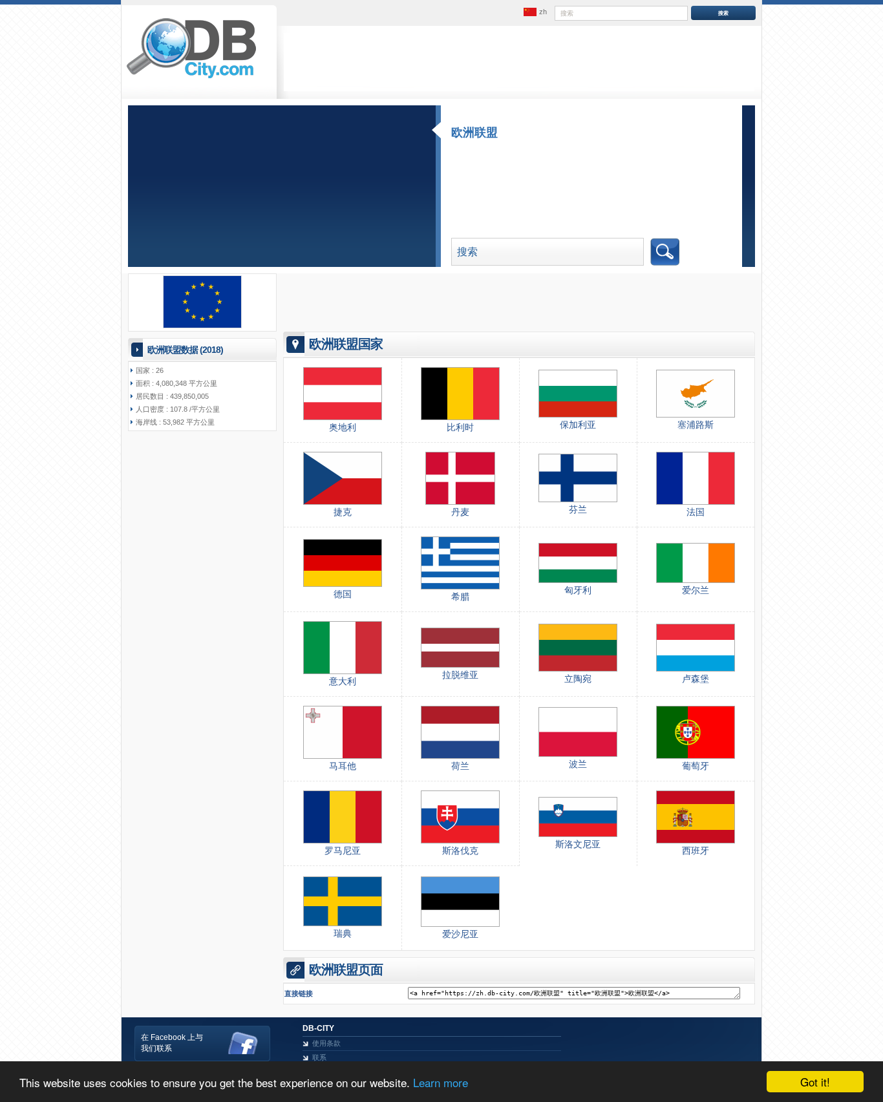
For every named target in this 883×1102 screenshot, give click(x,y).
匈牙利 (577, 590)
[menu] (534, 12)
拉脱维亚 (460, 675)
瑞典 (343, 933)
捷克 (343, 512)
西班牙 (695, 850)
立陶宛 (577, 678)
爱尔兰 (695, 590)
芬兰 (578, 509)
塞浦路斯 (695, 424)
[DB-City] (191, 78)
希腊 (460, 596)
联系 (319, 1057)
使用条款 (326, 1043)
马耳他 (342, 766)
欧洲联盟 (474, 132)
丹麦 (460, 512)
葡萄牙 (695, 766)
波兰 (578, 764)
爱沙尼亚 (460, 934)
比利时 (460, 427)
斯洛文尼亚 (578, 844)
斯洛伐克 (460, 850)
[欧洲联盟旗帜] (202, 326)
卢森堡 (695, 678)
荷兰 (460, 766)
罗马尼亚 (342, 850)
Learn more (440, 1082)
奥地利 (342, 427)
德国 (343, 594)
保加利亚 (578, 424)
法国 (695, 512)
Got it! (815, 1082)
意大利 (342, 681)
